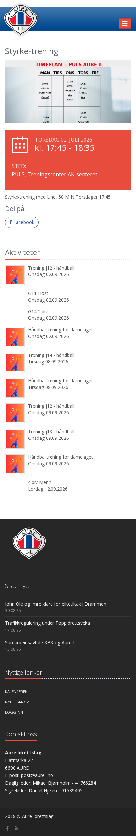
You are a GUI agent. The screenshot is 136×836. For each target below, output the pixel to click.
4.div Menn (39, 482)
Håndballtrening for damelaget (60, 329)
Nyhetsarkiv (17, 701)
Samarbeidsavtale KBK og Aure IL (41, 642)
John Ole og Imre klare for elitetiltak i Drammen (55, 604)
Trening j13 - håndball (51, 431)
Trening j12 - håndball (51, 268)
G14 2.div (38, 311)
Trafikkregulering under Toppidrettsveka (47, 623)
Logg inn (14, 712)
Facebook (23, 222)
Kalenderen (16, 691)
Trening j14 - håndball (51, 355)
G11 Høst (38, 293)
